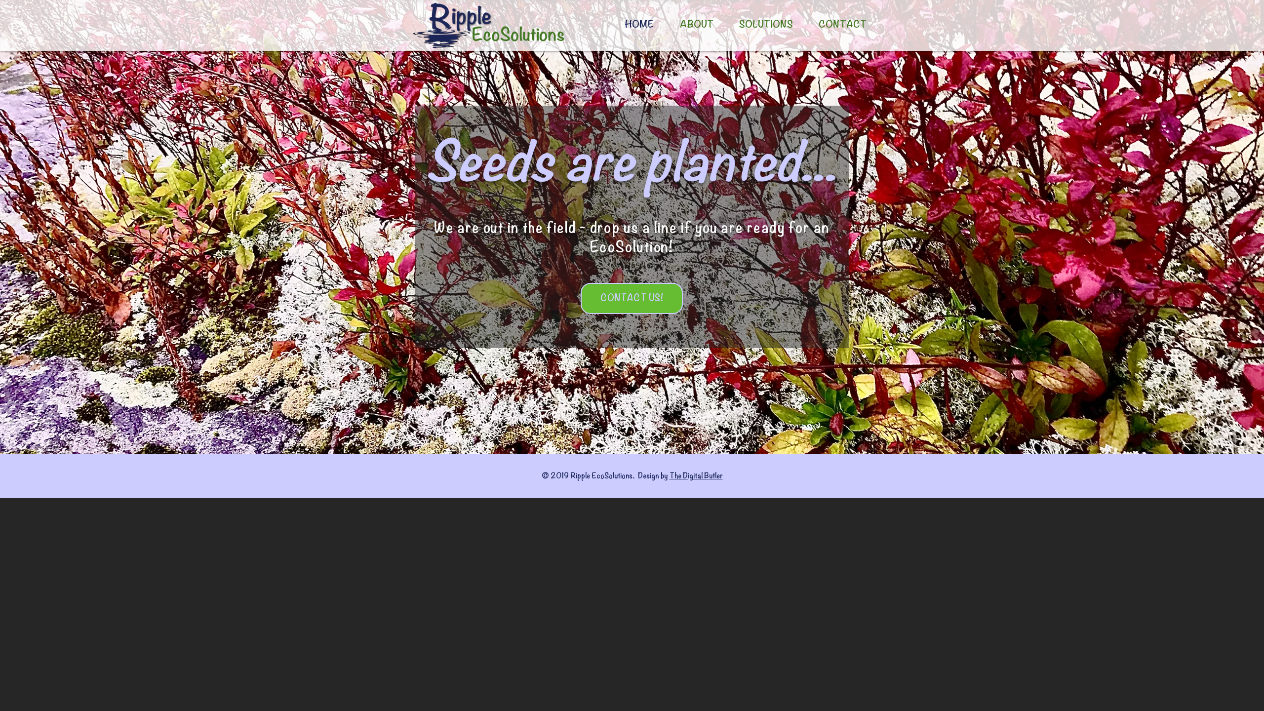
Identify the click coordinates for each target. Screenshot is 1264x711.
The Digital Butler (696, 476)
